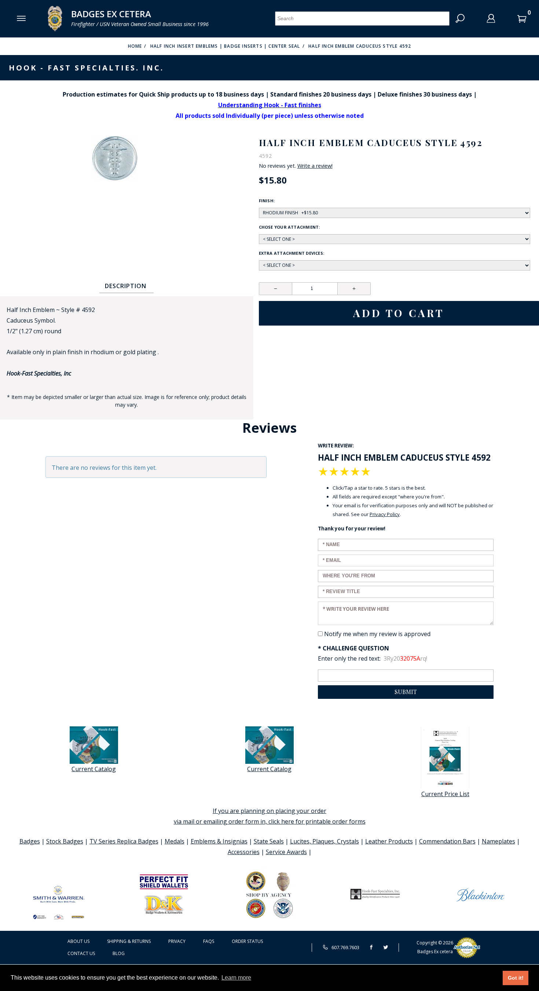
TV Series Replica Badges (123, 841)
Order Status (247, 941)
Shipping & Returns (129, 941)
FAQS (208, 941)
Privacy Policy (385, 514)
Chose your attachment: (289, 227)
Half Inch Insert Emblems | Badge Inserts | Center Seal (225, 46)
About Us (78, 941)
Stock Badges (64, 841)
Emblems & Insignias (219, 841)
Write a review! (315, 165)
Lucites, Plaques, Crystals (324, 841)
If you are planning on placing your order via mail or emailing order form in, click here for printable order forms (270, 816)
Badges (29, 841)
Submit (406, 692)
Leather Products (389, 841)
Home (135, 46)
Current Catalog (94, 769)
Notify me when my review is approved (377, 634)
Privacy (177, 941)
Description (125, 286)
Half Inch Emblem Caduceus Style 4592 (359, 46)
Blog (119, 953)
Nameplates (498, 841)
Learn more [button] (236, 977)
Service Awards (286, 852)
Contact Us (81, 953)
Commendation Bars (447, 841)
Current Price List (445, 794)
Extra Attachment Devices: (291, 253)
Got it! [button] (516, 978)
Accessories (244, 852)
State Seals (269, 841)
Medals (174, 841)
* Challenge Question (353, 648)
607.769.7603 (344, 947)
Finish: (267, 200)
